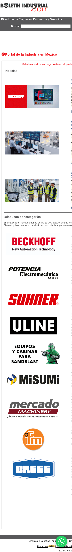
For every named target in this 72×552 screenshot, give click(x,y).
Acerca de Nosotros (39, 541)
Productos (42, 546)
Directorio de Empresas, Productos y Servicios (31, 19)
